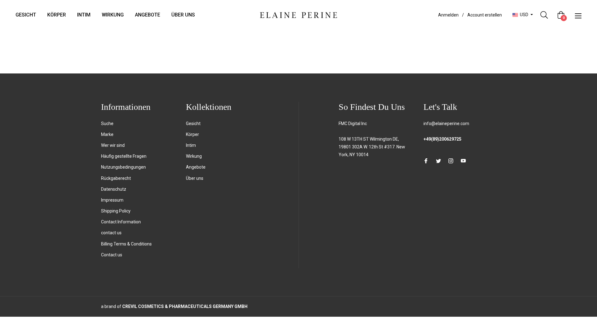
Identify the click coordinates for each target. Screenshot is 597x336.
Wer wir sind (113, 145)
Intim (191, 145)
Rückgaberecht (116, 178)
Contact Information (121, 221)
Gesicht (193, 123)
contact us (111, 232)
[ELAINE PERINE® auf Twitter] (438, 161)
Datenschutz (113, 189)
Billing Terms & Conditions (126, 243)
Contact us (111, 254)
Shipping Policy (116, 210)
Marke (107, 134)
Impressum (112, 200)
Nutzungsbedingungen (123, 167)
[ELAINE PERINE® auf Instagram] (450, 161)
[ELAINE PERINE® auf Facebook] (425, 161)
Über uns (194, 178)
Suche (107, 123)
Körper (192, 134)
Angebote (196, 167)
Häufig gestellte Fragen (123, 156)
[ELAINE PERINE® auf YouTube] (463, 161)
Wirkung (194, 156)
